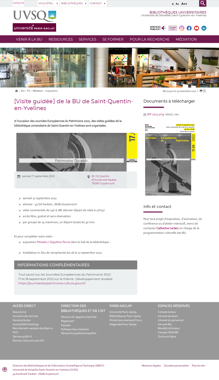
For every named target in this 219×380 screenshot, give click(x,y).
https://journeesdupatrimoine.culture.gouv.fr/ (52, 283)
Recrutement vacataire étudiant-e (33, 328)
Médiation (38, 91)
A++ (184, 4)
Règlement (67, 321)
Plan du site (198, 365)
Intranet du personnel (170, 320)
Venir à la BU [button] (29, 39)
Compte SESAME (168, 332)
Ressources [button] (61, 39)
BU (22, 91)
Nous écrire (19, 312)
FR (28, 91)
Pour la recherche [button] (150, 39)
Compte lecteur (167, 312)
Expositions (52, 91)
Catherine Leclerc (167, 228)
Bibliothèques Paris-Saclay (125, 316)
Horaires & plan (22, 320)
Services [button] (87, 39)
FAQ (15, 332)
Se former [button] (113, 39)
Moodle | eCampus (169, 328)
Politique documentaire (75, 329)
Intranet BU (165, 324)
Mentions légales (151, 365)
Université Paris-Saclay (123, 312)
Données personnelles (176, 365)
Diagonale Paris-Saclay (123, 324)
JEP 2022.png (155, 114)
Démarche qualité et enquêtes (78, 333)
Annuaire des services (25, 316)
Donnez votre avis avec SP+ (29, 340)
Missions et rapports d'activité (78, 317)
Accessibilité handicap (26, 324)
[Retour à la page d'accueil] (34, 21)
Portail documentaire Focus (126, 320)
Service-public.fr (22, 336)
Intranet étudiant (168, 316)
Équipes (65, 325)
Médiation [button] (186, 39)
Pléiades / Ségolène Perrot (54, 242)
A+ (177, 4)
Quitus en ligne (167, 336)
